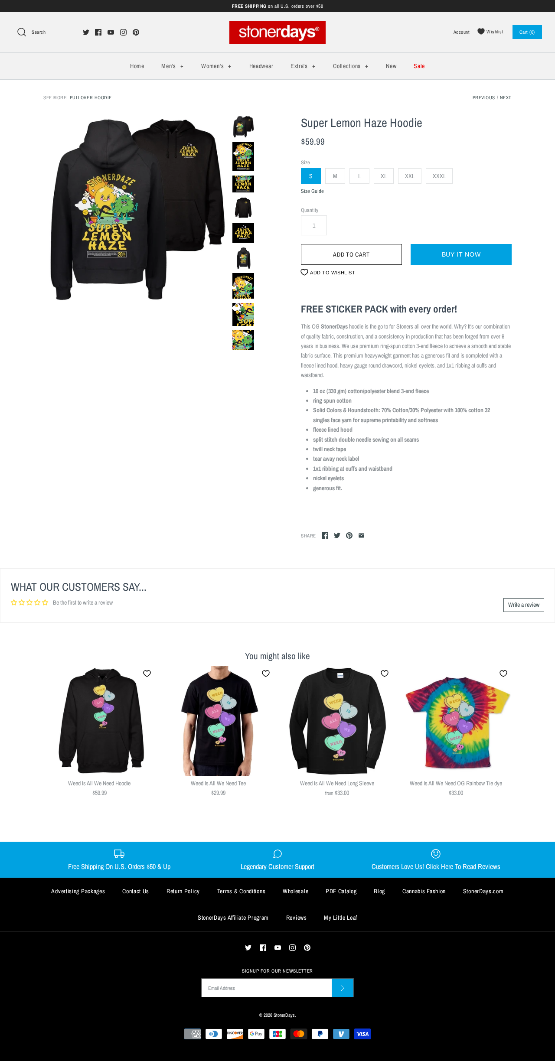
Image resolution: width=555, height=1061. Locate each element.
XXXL (439, 176)
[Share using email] (361, 535)
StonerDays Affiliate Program (233, 917)
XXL (410, 176)
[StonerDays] (277, 25)
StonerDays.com (483, 891)
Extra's (303, 66)
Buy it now (461, 254)
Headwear (261, 66)
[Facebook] (98, 32)
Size (305, 162)
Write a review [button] (523, 605)
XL (384, 176)
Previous (484, 97)
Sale (419, 66)
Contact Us (135, 891)
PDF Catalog (341, 891)
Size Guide (312, 191)
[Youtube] (111, 32)
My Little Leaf (340, 917)
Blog (379, 891)
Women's (216, 66)
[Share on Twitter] (337, 535)
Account (462, 32)
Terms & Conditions (241, 891)
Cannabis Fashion (424, 891)
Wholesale (295, 891)
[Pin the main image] (349, 535)
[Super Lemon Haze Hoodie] (135, 208)
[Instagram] (123, 32)
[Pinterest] (136, 32)
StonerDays (284, 1015)
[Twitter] (86, 32)
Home (137, 66)
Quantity (309, 210)
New (391, 66)
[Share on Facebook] (325, 535)
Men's (172, 66)
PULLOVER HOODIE (91, 97)
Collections (350, 66)
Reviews (296, 917)
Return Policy (183, 891)
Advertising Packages (78, 891)
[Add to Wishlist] (147, 673)
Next (506, 97)
